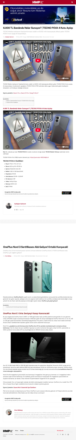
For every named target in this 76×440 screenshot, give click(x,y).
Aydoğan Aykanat (9, 37)
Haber (33, 256)
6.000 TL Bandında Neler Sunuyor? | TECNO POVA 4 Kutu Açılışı (20, 100)
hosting (21, 434)
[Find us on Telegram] (68, 434)
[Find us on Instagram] (65, 434)
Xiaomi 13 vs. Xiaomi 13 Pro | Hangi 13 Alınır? (25, 93)
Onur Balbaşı (8, 256)
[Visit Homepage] (38, 2)
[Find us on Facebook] (60, 434)
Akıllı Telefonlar (30, 37)
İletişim (22, 430)
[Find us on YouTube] (62, 434)
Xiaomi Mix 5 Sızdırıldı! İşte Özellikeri (25, 387)
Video (40, 37)
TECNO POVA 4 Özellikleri (12, 102)
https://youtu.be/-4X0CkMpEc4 (39, 157)
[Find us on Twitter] (57, 434)
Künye (16, 430)
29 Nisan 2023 (19, 37)
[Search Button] (72, 2)
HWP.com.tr (17, 434)
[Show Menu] (4, 2)
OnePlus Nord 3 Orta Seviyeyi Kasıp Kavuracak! (16, 307)
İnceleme (37, 37)
